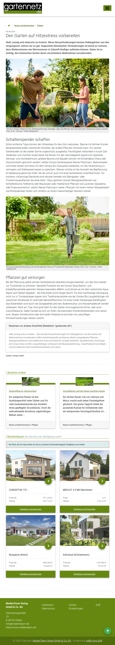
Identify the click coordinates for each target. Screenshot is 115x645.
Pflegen (40, 26)
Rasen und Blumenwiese (24, 26)
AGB (98, 605)
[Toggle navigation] (107, 8)
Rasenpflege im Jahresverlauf (23, 391)
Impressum (48, 605)
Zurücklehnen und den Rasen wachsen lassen (84, 391)
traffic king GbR (94, 640)
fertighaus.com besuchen (30, 509)
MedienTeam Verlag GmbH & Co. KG (52, 640)
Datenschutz (48, 608)
